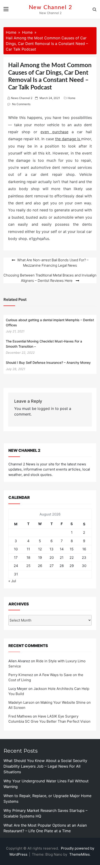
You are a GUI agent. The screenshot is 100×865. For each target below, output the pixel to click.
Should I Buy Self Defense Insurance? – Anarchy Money (48, 362)
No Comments (21, 104)
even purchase (54, 131)
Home (71, 98)
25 (28, 565)
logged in (45, 408)
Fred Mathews (20, 716)
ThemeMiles (79, 854)
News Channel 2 (21, 98)
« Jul (12, 581)
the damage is (68, 138)
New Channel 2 (50, 7)
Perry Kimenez (20, 675)
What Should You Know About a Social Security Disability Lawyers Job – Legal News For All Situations (45, 766)
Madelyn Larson (21, 702)
